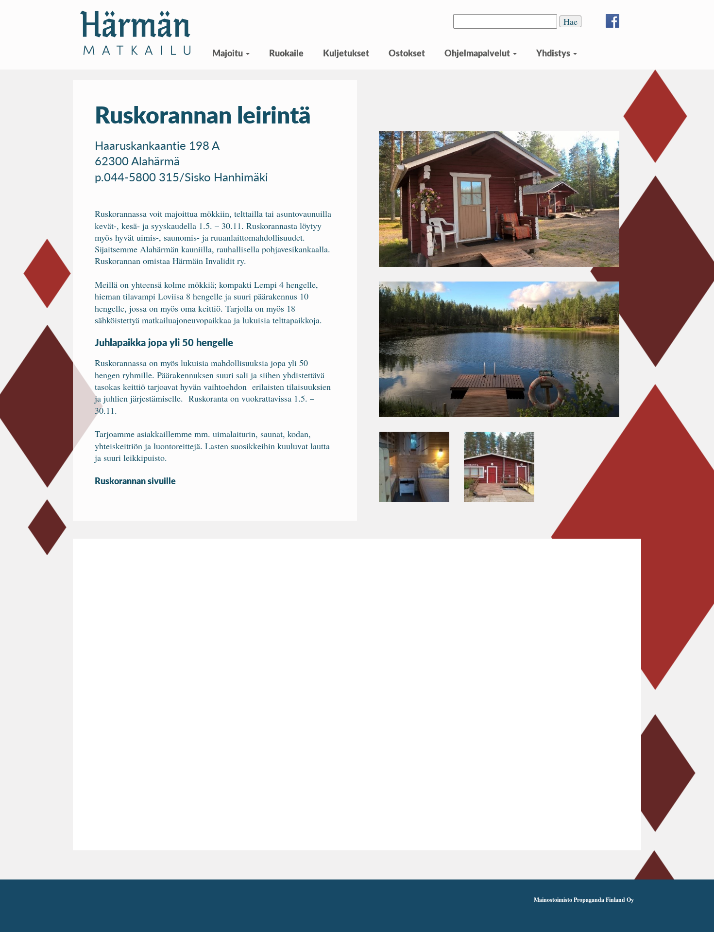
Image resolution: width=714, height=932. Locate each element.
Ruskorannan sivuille (135, 481)
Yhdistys (554, 53)
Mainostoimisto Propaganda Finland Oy (584, 900)
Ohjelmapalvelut (478, 53)
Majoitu (228, 53)
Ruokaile (286, 53)
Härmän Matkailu (135, 33)
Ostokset (407, 53)
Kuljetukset (346, 53)
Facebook (612, 21)
